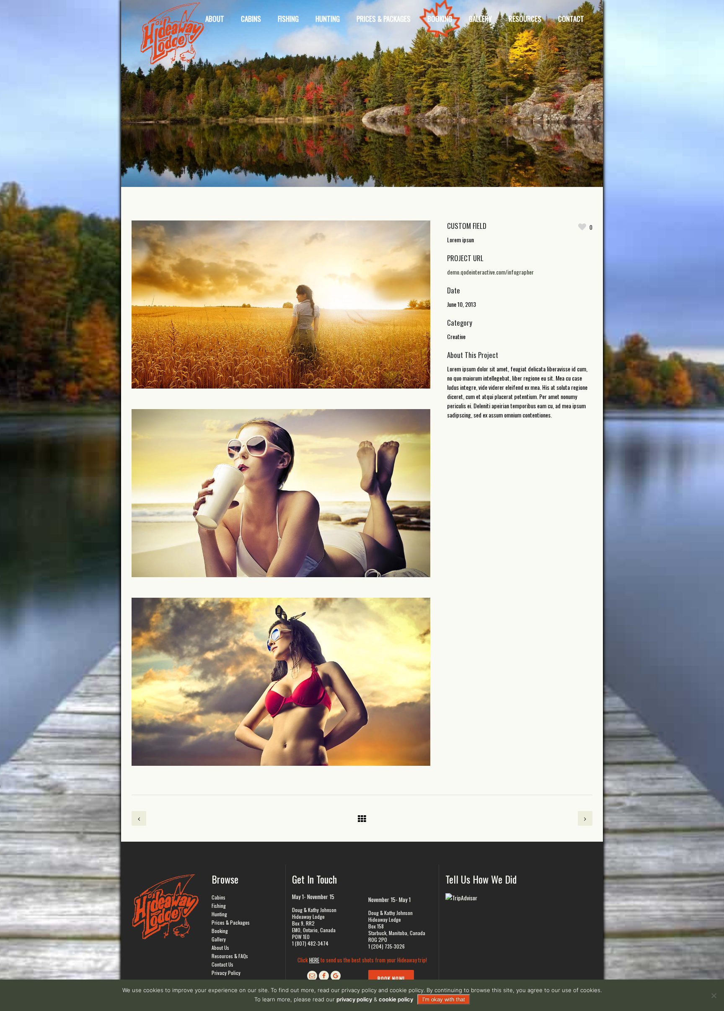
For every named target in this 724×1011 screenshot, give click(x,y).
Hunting (219, 914)
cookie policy (396, 999)
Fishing (219, 905)
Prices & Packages (231, 922)
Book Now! (391, 979)
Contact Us (222, 964)
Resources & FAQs (230, 955)
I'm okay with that (443, 999)
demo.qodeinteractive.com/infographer (490, 271)
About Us (220, 947)
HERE (314, 960)
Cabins (218, 897)
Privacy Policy (226, 972)
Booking (220, 930)
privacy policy (354, 999)
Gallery (219, 939)
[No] (713, 995)
